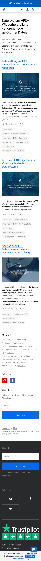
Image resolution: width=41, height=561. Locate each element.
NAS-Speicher (7, 350)
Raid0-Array (28, 359)
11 (23, 309)
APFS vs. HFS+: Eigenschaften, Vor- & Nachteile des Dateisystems (20, 163)
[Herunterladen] (27, 9)
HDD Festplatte (8, 142)
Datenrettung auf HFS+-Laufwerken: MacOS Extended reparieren (19, 64)
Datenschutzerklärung (20, 559)
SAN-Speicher (20, 366)
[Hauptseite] (3, 9)
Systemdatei (20, 237)
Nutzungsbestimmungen (11, 545)
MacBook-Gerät (22, 142)
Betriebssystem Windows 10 (25, 350)
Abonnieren (20, 415)
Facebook (12, 380)
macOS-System (8, 147)
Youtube (4, 380)
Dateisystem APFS (21, 220)
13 (23, 214)
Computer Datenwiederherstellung (16, 134)
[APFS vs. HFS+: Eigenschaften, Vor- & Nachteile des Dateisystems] (20, 184)
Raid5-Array (28, 346)
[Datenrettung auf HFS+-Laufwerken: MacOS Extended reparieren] (20, 85)
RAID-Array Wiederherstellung (14, 340)
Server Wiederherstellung (12, 346)
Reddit (20, 380)
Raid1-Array (20, 363)
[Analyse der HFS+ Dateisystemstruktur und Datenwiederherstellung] (20, 269)
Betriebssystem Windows (12, 343)
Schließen (30, 556)
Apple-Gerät (7, 129)
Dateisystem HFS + (10, 138)
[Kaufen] (33, 9)
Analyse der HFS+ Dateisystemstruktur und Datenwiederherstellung (16, 249)
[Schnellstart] (38, 9)
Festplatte (23, 138)
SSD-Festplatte (8, 237)
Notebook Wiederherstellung (13, 151)
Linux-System (7, 359)
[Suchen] (22, 9)
